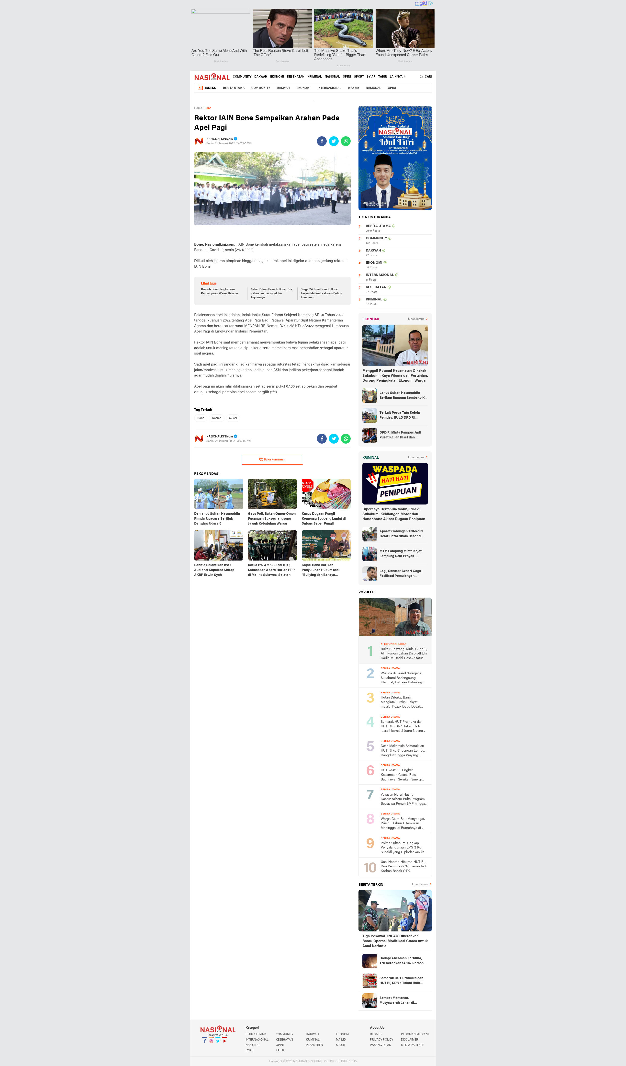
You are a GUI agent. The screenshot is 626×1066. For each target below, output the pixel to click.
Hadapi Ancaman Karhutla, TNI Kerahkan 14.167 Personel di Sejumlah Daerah (403, 961)
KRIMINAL (314, 76)
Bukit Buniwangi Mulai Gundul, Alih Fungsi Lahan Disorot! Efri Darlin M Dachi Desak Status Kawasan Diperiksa (404, 654)
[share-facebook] (322, 141)
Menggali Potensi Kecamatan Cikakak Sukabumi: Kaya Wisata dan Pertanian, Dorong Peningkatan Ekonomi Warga (395, 376)
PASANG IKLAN (380, 1045)
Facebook (204, 1047)
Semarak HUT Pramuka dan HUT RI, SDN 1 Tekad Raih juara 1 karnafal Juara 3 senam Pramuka (403, 727)
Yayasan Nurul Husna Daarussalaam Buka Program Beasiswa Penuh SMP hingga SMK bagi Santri (403, 799)
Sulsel (233, 418)
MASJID (353, 88)
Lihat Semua (416, 319)
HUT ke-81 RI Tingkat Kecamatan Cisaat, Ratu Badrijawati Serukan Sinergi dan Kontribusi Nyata (401, 775)
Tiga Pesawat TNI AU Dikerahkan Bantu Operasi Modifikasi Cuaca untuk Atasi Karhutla (395, 941)
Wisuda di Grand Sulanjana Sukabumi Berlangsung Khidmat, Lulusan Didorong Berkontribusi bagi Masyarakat (403, 678)
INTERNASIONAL (329, 88)
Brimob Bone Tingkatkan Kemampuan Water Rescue (219, 291)
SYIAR (371, 76)
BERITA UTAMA (234, 88)
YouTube (224, 1047)
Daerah (216, 418)
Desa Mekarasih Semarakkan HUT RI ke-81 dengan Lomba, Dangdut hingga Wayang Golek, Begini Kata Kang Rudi (403, 751)
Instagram (211, 1047)
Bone (200, 418)
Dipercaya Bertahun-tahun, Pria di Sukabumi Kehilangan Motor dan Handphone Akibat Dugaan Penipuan (393, 514)
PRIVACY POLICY (381, 1039)
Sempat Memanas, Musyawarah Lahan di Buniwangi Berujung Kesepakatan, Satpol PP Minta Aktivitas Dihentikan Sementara (403, 1001)
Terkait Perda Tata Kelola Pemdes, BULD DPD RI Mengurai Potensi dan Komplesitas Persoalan (400, 415)
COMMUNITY (242, 76)
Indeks (210, 88)
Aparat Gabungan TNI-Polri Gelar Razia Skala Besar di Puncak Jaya (401, 534)
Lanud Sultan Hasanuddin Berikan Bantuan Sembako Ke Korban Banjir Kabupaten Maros (403, 396)
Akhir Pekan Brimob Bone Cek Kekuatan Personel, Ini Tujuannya (271, 293)
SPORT (359, 76)
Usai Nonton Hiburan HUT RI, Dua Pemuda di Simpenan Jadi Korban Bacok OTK (403, 866)
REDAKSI (376, 1034)
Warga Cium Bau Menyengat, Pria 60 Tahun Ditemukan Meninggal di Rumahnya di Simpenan (403, 824)
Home (198, 108)
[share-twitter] (334, 141)
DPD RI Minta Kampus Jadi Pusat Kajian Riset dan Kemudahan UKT (400, 435)
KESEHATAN (295, 76)
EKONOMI (277, 76)
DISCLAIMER (409, 1039)
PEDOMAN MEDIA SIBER (416, 1034)
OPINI (347, 76)
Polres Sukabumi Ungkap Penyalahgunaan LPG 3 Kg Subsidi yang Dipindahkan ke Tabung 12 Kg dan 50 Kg (402, 848)
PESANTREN (314, 1045)
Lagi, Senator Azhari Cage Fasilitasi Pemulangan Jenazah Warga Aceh (400, 574)
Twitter (217, 1047)
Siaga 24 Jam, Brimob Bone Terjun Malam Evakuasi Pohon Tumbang (321, 293)
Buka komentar (274, 459)
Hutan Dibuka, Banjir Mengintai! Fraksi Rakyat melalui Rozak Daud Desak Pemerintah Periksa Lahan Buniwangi (401, 702)
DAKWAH (260, 76)
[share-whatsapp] (346, 141)
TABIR (382, 76)
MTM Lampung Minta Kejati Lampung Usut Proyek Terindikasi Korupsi (401, 554)
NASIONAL (332, 76)
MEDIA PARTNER (412, 1045)
